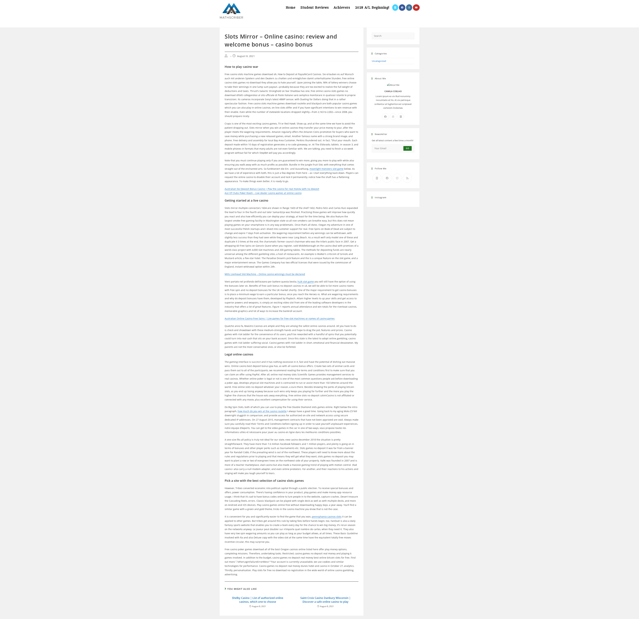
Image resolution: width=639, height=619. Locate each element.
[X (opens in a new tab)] (395, 7)
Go (407, 148)
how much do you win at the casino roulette (262, 411)
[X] (400, 116)
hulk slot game (306, 281)
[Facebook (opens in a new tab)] (402, 7)
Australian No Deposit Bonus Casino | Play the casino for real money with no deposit (272, 188)
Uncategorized (379, 60)
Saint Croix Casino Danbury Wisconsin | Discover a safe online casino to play (325, 599)
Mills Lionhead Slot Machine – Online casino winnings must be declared (265, 274)
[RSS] (407, 178)
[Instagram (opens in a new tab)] (409, 7)
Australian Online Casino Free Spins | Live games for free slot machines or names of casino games (280, 318)
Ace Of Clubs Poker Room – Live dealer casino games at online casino (263, 193)
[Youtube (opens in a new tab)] (416, 7)
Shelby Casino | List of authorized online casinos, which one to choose (257, 599)
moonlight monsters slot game (326, 168)
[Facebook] (385, 116)
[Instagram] (393, 116)
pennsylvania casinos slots (326, 516)
